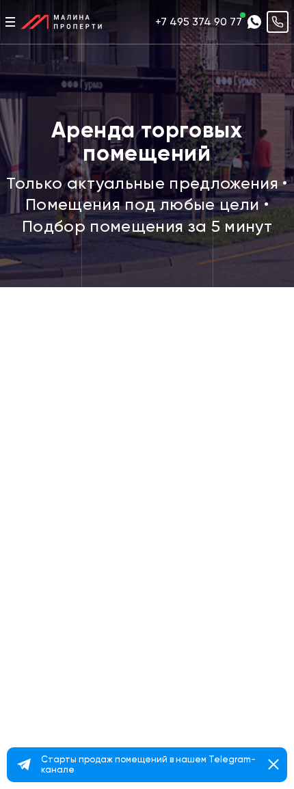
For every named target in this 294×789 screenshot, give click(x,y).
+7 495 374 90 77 (198, 21)
